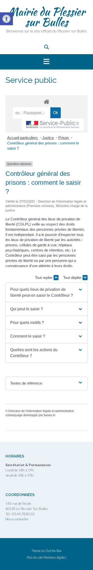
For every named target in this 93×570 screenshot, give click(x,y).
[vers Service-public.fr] (53, 125)
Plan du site (35, 557)
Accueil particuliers (23, 138)
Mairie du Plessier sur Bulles (46, 17)
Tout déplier (73, 277)
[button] (46, 61)
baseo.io (49, 415)
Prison (64, 138)
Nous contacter (17, 519)
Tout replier (44, 277)
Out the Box (53, 551)
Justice (48, 138)
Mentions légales (54, 557)
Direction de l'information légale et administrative (41, 411)
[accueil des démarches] (46, 101)
